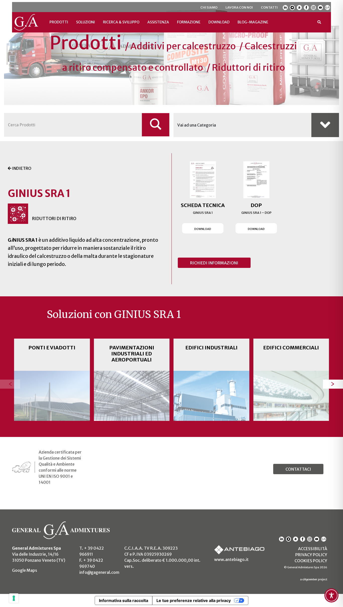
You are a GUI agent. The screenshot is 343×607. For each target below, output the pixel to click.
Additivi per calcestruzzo (183, 46)
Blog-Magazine (253, 22)
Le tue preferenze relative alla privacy (193, 600)
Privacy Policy (311, 554)
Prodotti (58, 22)
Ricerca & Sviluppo (121, 22)
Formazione (188, 22)
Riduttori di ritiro (248, 67)
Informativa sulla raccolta (123, 600)
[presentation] (10, 384)
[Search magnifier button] (155, 124)
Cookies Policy (311, 560)
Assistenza (158, 22)
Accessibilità (312, 548)
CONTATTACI (298, 469)
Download (219, 22)
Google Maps (24, 570)
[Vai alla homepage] (26, 22)
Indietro (21, 168)
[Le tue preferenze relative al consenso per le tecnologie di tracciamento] (14, 598)
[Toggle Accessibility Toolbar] (331, 595)
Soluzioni (85, 22)
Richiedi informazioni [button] (214, 262)
